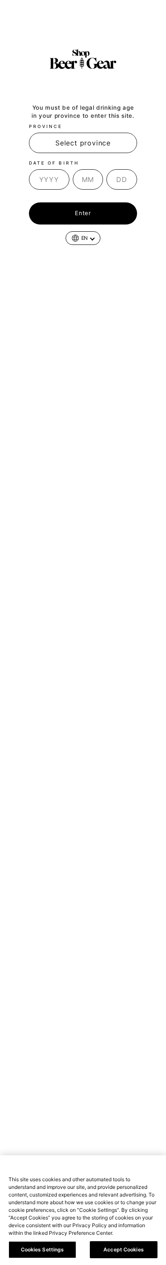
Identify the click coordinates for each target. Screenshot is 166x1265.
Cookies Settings (42, 1249)
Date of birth (54, 162)
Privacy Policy (134, 1233)
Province (45, 126)
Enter (83, 213)
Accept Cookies (123, 1249)
